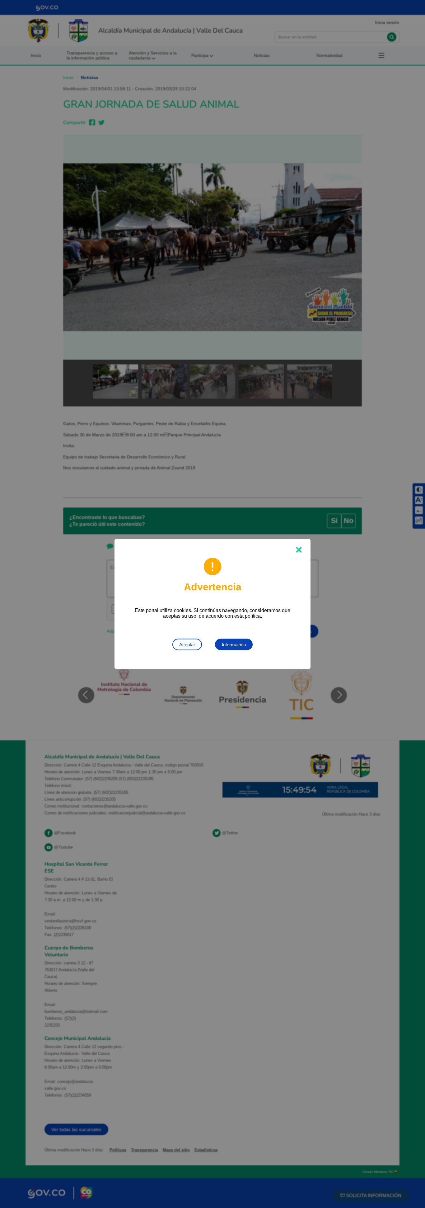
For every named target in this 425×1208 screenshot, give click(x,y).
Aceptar (187, 644)
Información (234, 644)
